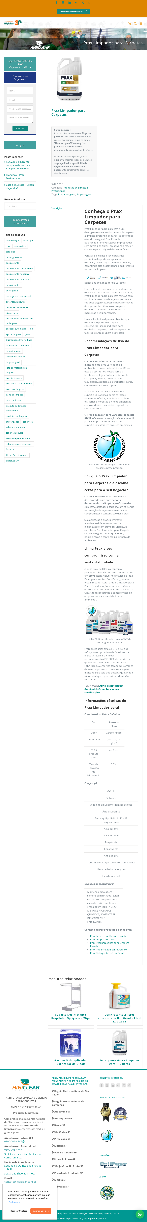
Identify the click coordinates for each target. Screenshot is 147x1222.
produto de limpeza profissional (16, 408)
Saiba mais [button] (14, 1202)
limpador (25, 345)
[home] (26, 1078)
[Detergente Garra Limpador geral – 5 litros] (120, 1043)
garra (27, 334)
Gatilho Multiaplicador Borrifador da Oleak (70, 1062)
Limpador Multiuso (16, 356)
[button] (140, 1214)
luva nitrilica (25, 383)
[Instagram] (107, 1085)
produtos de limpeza (16, 416)
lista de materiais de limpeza (16, 370)
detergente (12, 290)
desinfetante (12, 262)
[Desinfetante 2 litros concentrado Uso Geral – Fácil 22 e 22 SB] (120, 997)
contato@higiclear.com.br (20, 1181)
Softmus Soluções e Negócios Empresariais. (89, 1218)
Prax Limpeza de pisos (103, 939)
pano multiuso (13, 400)
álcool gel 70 (12, 460)
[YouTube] (118, 1085)
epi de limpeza (13, 334)
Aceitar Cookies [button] (41, 1211)
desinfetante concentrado (19, 268)
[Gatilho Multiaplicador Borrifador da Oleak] (71, 1043)
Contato (116, 1213)
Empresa (107, 1213)
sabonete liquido (14, 432)
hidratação (11, 345)
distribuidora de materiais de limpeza (19, 321)
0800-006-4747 (13, 1141)
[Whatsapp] (129, 1085)
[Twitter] (124, 1085)
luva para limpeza (15, 389)
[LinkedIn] (113, 1085)
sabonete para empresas (19, 443)
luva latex (11, 383)
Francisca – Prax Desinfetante (15, 176)
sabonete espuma (15, 427)
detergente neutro (16, 301)
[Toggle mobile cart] (129, 23)
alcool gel (28, 240)
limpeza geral (84, 194)
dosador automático (16, 328)
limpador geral (66, 194)
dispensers (12, 312)
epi (31, 328)
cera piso (10, 251)
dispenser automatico (17, 307)
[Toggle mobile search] (135, 23)
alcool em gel (12, 240)
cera (8, 246)
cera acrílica (20, 246)
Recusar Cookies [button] (18, 1211)
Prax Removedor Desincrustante (108, 936)
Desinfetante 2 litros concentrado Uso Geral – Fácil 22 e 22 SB (119, 1018)
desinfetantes (13, 285)
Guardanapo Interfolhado (19, 339)
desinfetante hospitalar (18, 273)
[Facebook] (101, 1085)
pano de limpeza (14, 394)
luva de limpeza (14, 377)
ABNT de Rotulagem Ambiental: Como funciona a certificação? (103, 689)
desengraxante (14, 257)
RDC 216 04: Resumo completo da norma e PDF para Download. (18, 165)
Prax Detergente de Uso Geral (107, 953)
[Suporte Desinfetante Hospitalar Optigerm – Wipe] (71, 997)
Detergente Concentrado (19, 296)
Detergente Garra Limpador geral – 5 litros (119, 1062)
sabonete (28, 421)
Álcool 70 (10, 449)
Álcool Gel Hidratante (17, 455)
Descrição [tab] (56, 208)
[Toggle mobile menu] (141, 23)
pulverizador (12, 421)
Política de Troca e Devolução (75, 1213)
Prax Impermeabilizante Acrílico (108, 949)
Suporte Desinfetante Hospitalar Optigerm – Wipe (70, 1016)
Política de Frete (95, 1213)
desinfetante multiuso (17, 279)
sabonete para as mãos (18, 438)
